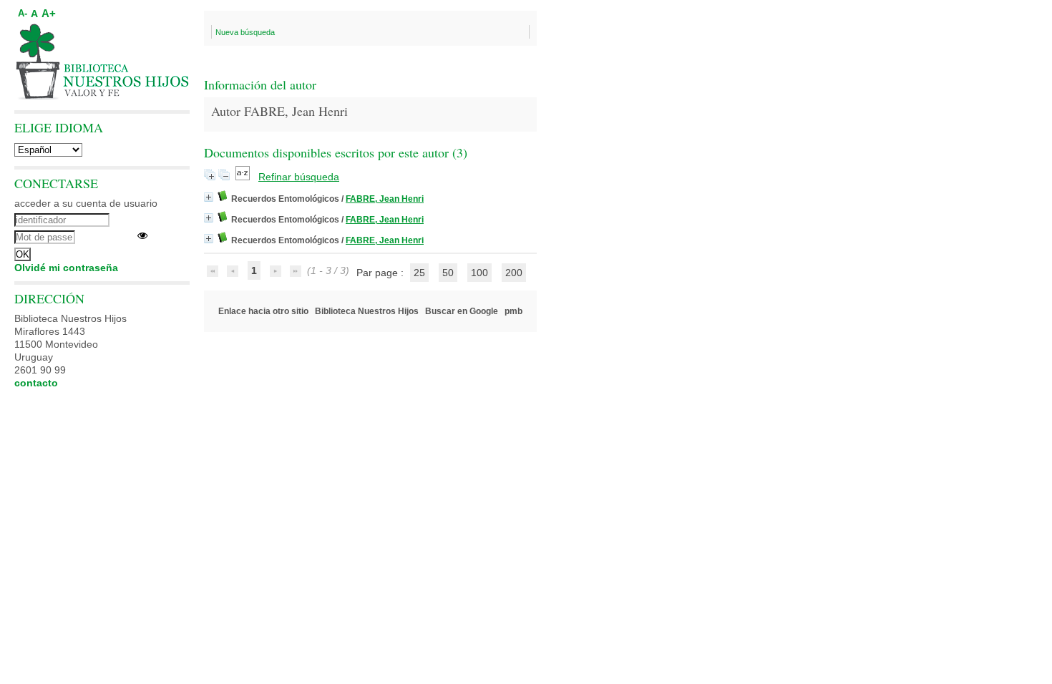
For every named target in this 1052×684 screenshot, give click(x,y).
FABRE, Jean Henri (385, 199)
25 (419, 272)
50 (448, 272)
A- (22, 14)
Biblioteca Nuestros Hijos (367, 311)
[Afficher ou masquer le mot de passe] (142, 235)
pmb (513, 311)
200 (513, 272)
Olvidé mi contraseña (66, 267)
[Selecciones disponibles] (244, 176)
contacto (36, 383)
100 (479, 272)
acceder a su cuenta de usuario (85, 203)
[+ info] (208, 197)
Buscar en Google (461, 311)
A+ (49, 13)
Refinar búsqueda (298, 176)
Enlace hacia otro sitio (263, 311)
